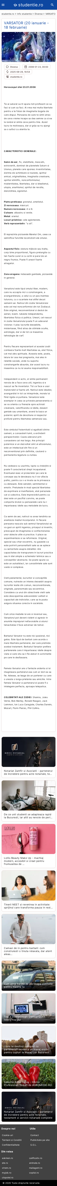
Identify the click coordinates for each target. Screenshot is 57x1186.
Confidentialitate (11, 1145)
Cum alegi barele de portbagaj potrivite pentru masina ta (28, 985)
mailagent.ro (35, 1168)
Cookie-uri (7, 1135)
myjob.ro (6, 1172)
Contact (34, 1135)
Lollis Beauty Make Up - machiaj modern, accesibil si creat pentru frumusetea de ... (24, 860)
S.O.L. (33, 1145)
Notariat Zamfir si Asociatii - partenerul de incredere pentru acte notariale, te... (28, 772)
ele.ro (5, 1163)
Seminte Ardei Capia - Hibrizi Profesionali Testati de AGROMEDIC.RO (28, 1084)
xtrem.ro (6, 1168)
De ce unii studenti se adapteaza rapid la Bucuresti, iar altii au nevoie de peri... (28, 816)
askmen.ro (7, 1158)
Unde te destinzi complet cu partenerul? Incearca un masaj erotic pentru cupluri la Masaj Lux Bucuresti (26, 1049)
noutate (34, 172)
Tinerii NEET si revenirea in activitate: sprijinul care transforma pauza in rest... (28, 906)
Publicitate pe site (40, 1140)
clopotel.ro (7, 1177)
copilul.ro (34, 1172)
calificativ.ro (35, 1158)
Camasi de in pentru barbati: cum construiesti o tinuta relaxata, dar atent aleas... (28, 951)
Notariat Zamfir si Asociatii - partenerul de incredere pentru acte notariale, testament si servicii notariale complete (28, 1114)
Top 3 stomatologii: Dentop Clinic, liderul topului (25, 1018)
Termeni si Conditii (12, 1140)
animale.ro (34, 1163)
